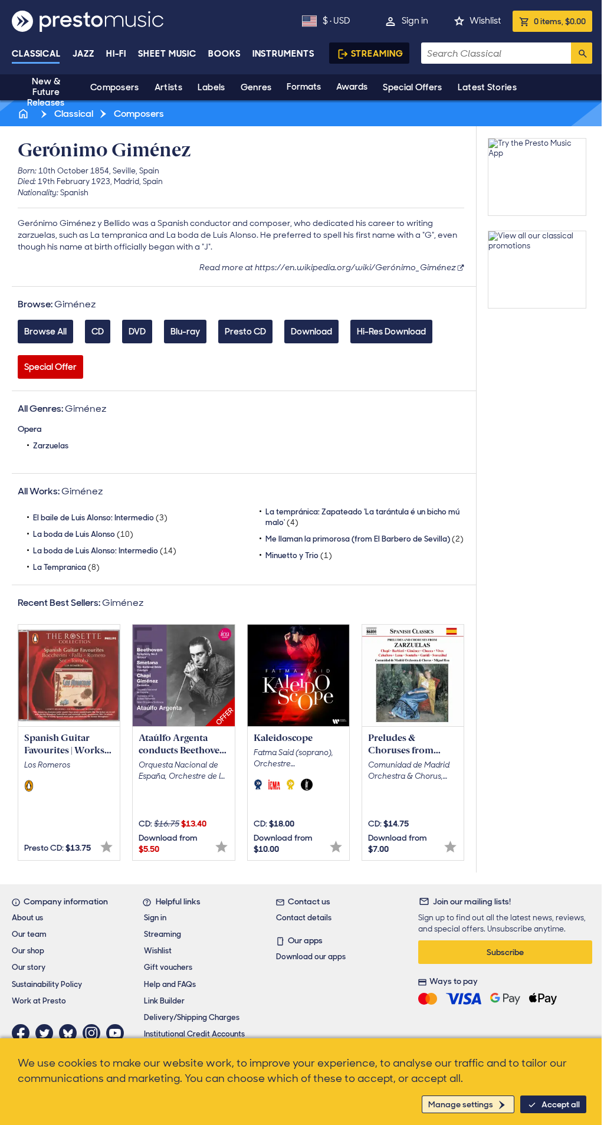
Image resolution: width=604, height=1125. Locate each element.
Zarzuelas (50, 446)
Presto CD (245, 331)
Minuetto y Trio (298, 555)
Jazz (83, 54)
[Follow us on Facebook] (23, 1033)
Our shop (28, 951)
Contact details (303, 918)
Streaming (377, 54)
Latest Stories (487, 87)
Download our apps (311, 957)
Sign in (415, 21)
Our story (28, 967)
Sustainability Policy (47, 984)
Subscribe (505, 952)
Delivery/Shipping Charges (191, 1017)
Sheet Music (167, 54)
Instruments (283, 54)
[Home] (24, 113)
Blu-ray (185, 331)
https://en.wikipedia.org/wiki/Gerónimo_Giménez (355, 267)
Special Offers (412, 87)
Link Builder (164, 1001)
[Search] (581, 53)
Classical (36, 54)
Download (311, 331)
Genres (256, 87)
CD (97, 331)
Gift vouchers (168, 967)
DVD (137, 331)
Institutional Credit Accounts (194, 1034)
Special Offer (50, 367)
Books (224, 54)
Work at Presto (39, 1001)
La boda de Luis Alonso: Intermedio (104, 551)
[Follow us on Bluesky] (71, 1033)
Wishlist (485, 21)
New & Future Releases (45, 92)
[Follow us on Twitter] (47, 1033)
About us (27, 918)
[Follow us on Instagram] (94, 1033)
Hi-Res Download (391, 331)
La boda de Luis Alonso (83, 534)
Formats (304, 87)
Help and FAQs (170, 984)
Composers (114, 87)
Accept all (560, 1104)
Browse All (45, 331)
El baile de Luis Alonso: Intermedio (100, 518)
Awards (351, 87)
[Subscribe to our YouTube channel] (118, 1033)
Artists (168, 87)
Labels (211, 87)
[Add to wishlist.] (106, 846)
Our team (29, 934)
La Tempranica (66, 567)
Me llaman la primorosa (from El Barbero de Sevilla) (364, 539)
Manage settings (460, 1104)
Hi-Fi (116, 54)
